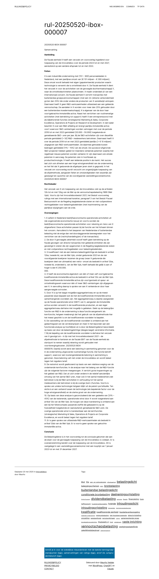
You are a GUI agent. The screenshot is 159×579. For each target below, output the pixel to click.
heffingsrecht (86, 504)
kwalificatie (88, 511)
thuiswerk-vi (103, 522)
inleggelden (111, 508)
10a (87, 482)
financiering (134, 499)
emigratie (119, 499)
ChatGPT (108, 566)
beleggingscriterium (90, 486)
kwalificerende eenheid (107, 512)
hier (60, 553)
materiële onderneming (88, 515)
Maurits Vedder (107, 562)
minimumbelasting (102, 515)
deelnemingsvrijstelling (125, 494)
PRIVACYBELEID (51, 566)
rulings (118, 518)
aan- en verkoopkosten (98, 482)
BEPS (101, 486)
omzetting (85, 518)
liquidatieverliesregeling (129, 512)
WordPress (97, 566)
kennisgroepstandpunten (123, 508)
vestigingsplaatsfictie (128, 527)
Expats (125, 499)
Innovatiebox (41, 472)
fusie (142, 499)
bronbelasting (112, 485)
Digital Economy (85, 499)
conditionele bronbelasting (95, 494)
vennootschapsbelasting (99, 526)
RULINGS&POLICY (23, 6)
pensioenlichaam (108, 518)
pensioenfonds (96, 518)
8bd (83, 482)
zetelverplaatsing (105, 530)
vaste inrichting (132, 521)
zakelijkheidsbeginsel (90, 530)
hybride (112, 503)
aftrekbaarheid (111, 482)
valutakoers (117, 522)
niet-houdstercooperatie (118, 515)
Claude (110, 569)
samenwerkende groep (130, 518)
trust (111, 522)
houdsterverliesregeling (99, 504)
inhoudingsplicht (127, 503)
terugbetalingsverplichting (89, 522)
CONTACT (49, 569)
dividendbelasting (103, 499)
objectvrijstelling (134, 515)
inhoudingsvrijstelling (94, 507)
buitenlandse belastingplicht (99, 490)
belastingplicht (127, 481)
